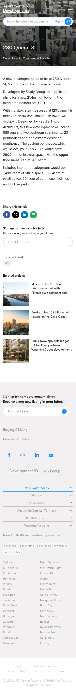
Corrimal (8, 611)
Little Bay (9, 594)
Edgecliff (45, 621)
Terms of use (42, 671)
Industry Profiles (16, 439)
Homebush (10, 578)
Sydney (8, 562)
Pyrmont (8, 643)
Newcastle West (50, 627)
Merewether (48, 632)
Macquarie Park (50, 600)
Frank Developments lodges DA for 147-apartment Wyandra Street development (51, 345)
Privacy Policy (18, 671)
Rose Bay (46, 605)
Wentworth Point (50, 568)
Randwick (9, 627)
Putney (7, 584)
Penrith (7, 589)
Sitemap (62, 671)
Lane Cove (47, 611)
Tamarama (9, 600)
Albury (44, 578)
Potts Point (10, 605)
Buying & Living (15, 430)
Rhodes (8, 632)
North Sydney (49, 562)
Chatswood (10, 573)
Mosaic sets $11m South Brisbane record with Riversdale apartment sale (49, 288)
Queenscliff (10, 637)
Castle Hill (46, 573)
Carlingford (47, 637)
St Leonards (11, 568)
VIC (7, 263)
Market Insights (12, 57)
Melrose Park (48, 616)
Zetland (8, 621)
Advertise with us (46, 666)
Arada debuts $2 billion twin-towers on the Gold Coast (51, 315)
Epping (44, 643)
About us (23, 666)
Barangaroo (10, 616)
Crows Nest (47, 584)
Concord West (49, 594)
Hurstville (46, 589)
